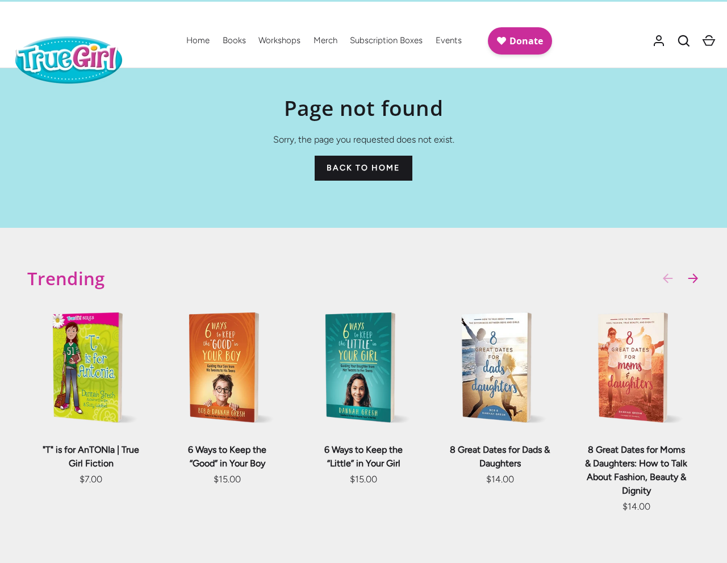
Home (198, 40)
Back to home (363, 168)
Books (234, 40)
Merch (325, 40)
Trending (66, 278)
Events (449, 40)
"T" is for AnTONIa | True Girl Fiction (91, 456)
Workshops (279, 40)
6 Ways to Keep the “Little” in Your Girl (363, 456)
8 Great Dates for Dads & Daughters (500, 456)
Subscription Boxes (386, 40)
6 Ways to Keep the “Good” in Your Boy (227, 456)
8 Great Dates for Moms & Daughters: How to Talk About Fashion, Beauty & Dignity (636, 470)
